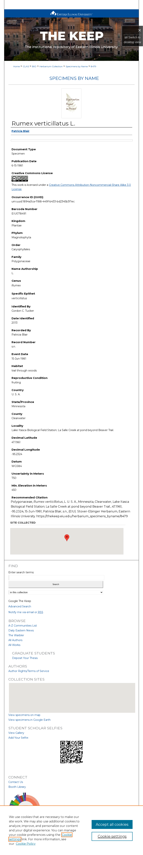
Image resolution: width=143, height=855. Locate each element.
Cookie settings (112, 836)
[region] (71, 830)
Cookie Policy (26, 844)
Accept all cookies (112, 824)
